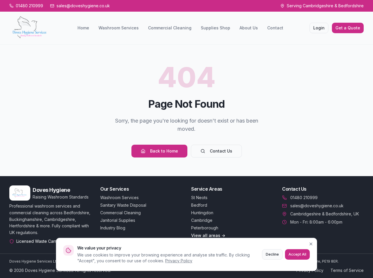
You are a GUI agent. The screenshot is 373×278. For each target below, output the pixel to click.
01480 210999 (304, 197)
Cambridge (201, 220)
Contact (275, 27)
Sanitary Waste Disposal (123, 205)
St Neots (199, 197)
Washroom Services (118, 27)
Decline (272, 254)
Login (319, 27)
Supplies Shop (215, 27)
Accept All (297, 254)
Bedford (199, 205)
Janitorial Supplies (117, 220)
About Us (249, 27)
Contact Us (221, 150)
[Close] (311, 244)
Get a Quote (347, 27)
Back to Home (164, 150)
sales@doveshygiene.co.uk (317, 205)
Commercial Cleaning (169, 27)
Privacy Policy (178, 260)
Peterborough (204, 227)
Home (83, 27)
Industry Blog (112, 227)
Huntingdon (202, 212)
